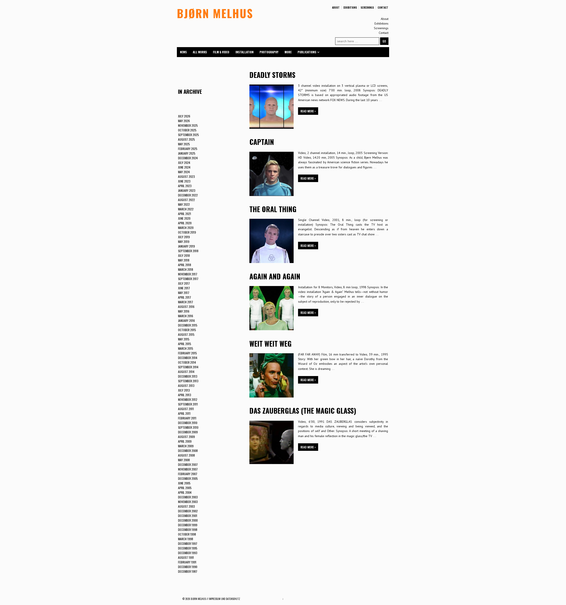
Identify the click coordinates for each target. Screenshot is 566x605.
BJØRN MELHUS (215, 13)
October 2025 (187, 130)
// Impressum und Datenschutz (223, 599)
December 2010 (187, 422)
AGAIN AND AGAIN (274, 276)
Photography (269, 52)
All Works (200, 52)
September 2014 (188, 367)
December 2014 (187, 357)
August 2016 (186, 306)
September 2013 (188, 380)
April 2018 (184, 264)
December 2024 (188, 158)
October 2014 (187, 362)
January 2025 (186, 153)
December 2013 (187, 376)
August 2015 (186, 334)
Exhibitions (350, 7)
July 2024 (184, 162)
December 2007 (188, 464)
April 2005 (184, 487)
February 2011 (187, 418)
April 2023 (184, 185)
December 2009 (188, 432)
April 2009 (184, 441)
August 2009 (186, 436)
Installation (244, 52)
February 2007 (187, 473)
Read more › (308, 111)
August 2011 (186, 408)
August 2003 (186, 506)
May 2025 (184, 144)
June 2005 (184, 483)
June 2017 (184, 288)
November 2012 (187, 399)
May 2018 (183, 260)
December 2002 (188, 511)
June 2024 (184, 167)
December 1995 (187, 548)
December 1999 (187, 524)
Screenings (367, 7)
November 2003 (188, 501)
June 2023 (184, 181)
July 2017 (184, 283)
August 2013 (186, 385)
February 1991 (187, 562)
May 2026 (184, 120)
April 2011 (184, 413)
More (288, 52)
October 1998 (187, 534)
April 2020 (184, 223)
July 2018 (184, 255)
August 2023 (186, 176)
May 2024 (184, 171)
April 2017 (184, 297)
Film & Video (221, 52)
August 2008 (186, 455)
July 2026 (184, 116)
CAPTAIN (261, 141)
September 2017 (188, 278)
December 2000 (188, 520)
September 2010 (188, 427)
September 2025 (188, 134)
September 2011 (188, 404)
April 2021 (184, 213)
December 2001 (187, 515)
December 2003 (188, 497)
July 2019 (184, 236)
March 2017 (185, 302)
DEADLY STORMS (272, 74)
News (183, 52)
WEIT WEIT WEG (270, 343)
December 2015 (187, 325)
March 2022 (185, 209)
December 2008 (188, 450)
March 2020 (185, 227)
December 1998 (187, 529)
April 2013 (184, 394)
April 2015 (184, 343)
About (336, 7)
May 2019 (183, 241)
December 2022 (188, 195)
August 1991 (186, 557)
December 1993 (187, 552)
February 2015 (187, 353)
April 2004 (184, 492)
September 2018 (188, 250)
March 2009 (185, 446)
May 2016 (183, 311)
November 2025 (188, 125)
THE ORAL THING (272, 209)
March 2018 (185, 269)
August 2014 (186, 371)
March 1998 (185, 538)
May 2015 (183, 339)
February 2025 (187, 148)
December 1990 (187, 566)
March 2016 (185, 315)
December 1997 (187, 543)
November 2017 (187, 274)
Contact (383, 7)
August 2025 (186, 139)
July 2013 (184, 390)
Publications (307, 52)
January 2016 (186, 320)
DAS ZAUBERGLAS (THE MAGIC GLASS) (302, 410)
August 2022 (186, 199)
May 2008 (184, 459)
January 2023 (186, 190)
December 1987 (187, 571)
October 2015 (187, 329)
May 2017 (183, 292)
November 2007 (188, 469)
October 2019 (187, 232)
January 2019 (186, 246)
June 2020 (184, 218)
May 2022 (184, 204)
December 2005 (188, 478)
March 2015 (185, 348)
